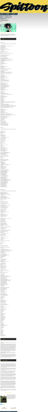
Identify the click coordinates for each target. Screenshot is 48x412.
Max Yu (1, 21)
